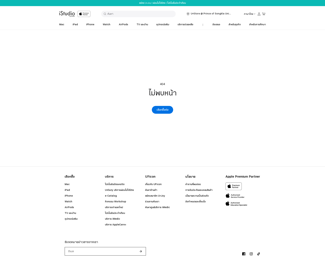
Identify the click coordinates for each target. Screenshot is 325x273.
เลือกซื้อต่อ (162, 109)
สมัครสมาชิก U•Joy (155, 195)
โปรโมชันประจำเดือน (115, 213)
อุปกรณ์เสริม (162, 24)
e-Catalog (111, 195)
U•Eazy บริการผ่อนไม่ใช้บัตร (119, 190)
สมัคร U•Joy (145, 3)
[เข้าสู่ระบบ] (259, 14)
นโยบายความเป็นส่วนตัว (197, 195)
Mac (61, 24)
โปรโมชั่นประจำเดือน (176, 3)
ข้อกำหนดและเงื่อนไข (195, 201)
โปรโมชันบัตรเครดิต (114, 184)
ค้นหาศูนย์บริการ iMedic (157, 207)
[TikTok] (258, 254)
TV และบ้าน (142, 24)
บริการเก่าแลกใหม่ (114, 207)
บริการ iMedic (112, 218)
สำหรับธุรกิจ (235, 24)
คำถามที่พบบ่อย (193, 184)
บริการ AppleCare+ (115, 224)
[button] (209, 14)
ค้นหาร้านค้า (151, 190)
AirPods (123, 24)
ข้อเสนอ (216, 24)
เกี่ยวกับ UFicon (153, 184)
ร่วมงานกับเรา (152, 201)
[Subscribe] (139, 251)
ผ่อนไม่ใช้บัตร (159, 3)
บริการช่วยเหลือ (185, 24)
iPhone (90, 24)
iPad (75, 24)
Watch (106, 24)
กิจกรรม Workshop (115, 201)
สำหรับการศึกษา (257, 24)
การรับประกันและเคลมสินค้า (198, 190)
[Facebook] (243, 254)
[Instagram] (251, 254)
